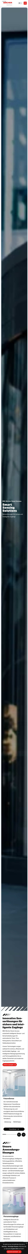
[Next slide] (24, 1135)
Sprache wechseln (12, 1252)
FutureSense (13, 1129)
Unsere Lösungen (8, 1064)
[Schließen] (27, 1243)
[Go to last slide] (19, 1135)
